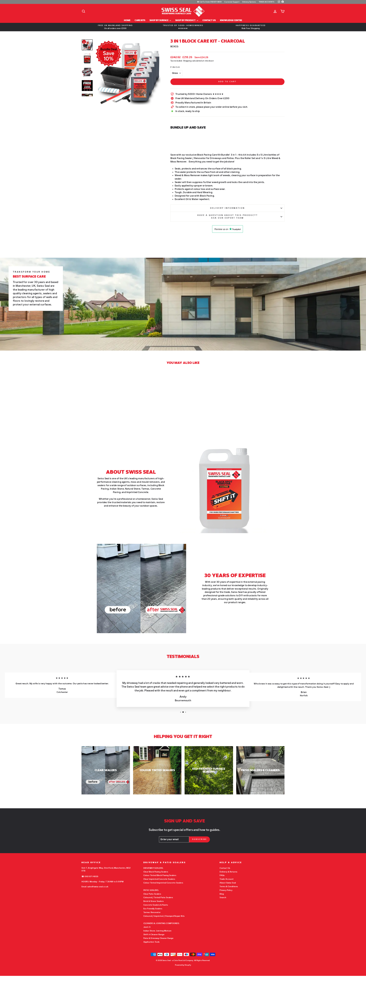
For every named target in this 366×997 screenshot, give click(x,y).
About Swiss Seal (228, 883)
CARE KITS (140, 20)
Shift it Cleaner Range (153, 934)
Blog (222, 894)
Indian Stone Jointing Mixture (157, 931)
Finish (175, 67)
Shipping (187, 61)
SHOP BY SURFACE (159, 20)
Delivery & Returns (228, 872)
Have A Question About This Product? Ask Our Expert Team (227, 216)
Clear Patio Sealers (152, 894)
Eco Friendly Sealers (152, 909)
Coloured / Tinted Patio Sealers (158, 897)
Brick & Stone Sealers (153, 901)
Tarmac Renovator (152, 912)
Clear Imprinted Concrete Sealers (159, 879)
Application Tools (151, 942)
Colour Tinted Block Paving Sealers (159, 875)
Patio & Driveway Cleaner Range (158, 938)
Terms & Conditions (229, 886)
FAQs (222, 875)
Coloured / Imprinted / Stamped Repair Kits (164, 916)
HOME (127, 20)
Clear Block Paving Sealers (155, 872)
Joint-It (147, 927)
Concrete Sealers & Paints (155, 905)
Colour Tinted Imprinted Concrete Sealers (163, 883)
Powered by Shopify (183, 965)
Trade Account (227, 879)
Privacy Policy (226, 890)
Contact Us (225, 868)
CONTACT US (209, 20)
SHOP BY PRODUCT (185, 20)
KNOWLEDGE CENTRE (231, 20)
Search (223, 897)
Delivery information (227, 208)
